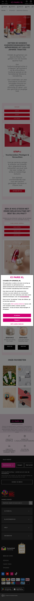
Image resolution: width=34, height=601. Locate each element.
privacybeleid (24, 296)
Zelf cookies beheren (17, 324)
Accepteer (17, 315)
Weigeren (17, 320)
